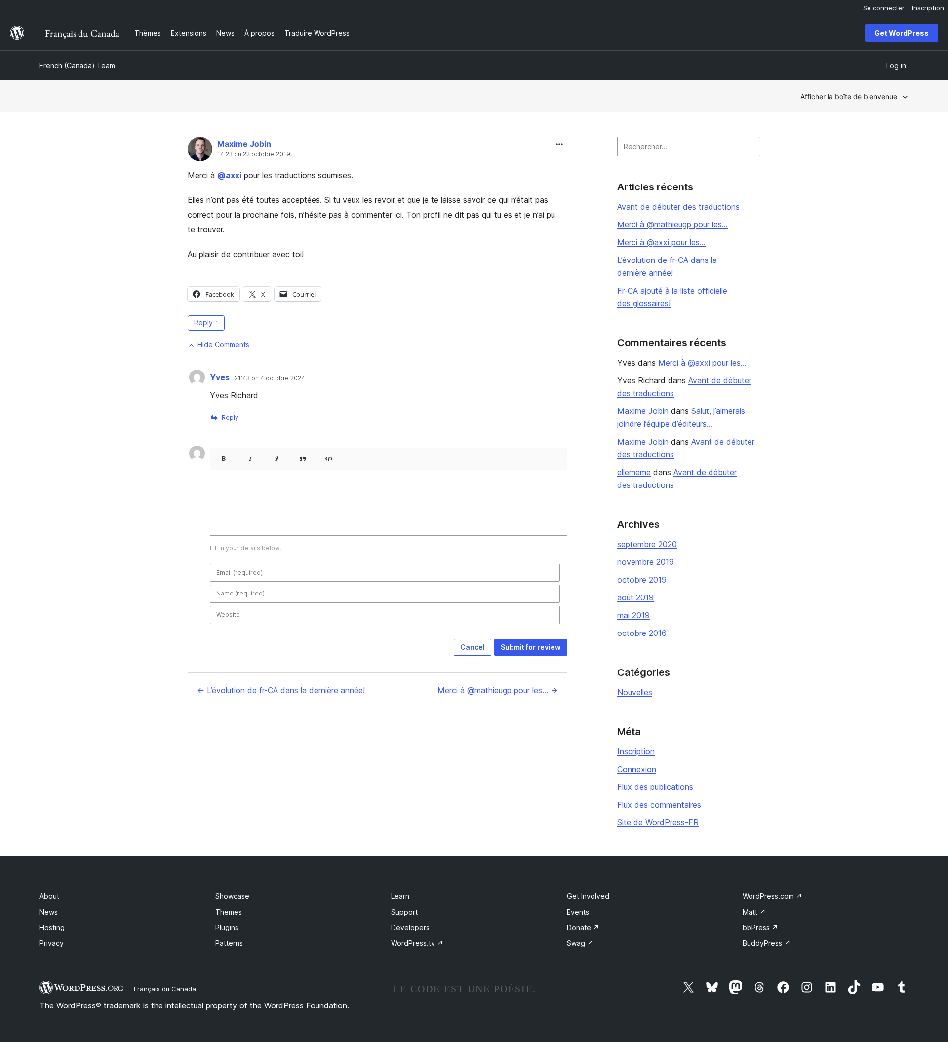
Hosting (52, 927)
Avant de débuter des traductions (678, 207)
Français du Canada (165, 989)
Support (404, 912)
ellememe (634, 472)
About (49, 896)
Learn (400, 896)
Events (578, 912)
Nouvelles (634, 692)
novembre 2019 (645, 562)
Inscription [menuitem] (928, 8)
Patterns (229, 943)
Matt (754, 912)
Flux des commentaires (659, 805)
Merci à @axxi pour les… (661, 242)
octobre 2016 (642, 633)
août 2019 (635, 597)
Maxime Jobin (244, 144)
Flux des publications (655, 787)
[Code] (329, 456)
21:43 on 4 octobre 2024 (270, 378)
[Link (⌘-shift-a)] (276, 456)
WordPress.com (772, 896)
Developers (410, 927)
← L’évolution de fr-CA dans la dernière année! (281, 690)
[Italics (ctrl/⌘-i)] (250, 456)
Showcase (232, 896)
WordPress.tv (417, 943)
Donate (583, 927)
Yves (220, 377)
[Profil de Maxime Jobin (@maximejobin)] (200, 151)
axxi (229, 175)
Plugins (226, 927)
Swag (580, 943)
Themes (228, 912)
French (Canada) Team (77, 65)
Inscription (636, 751)
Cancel (472, 647)
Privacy (52, 943)
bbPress (760, 927)
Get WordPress (901, 33)
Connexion (636, 769)
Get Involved (588, 896)
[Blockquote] (303, 456)
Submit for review (531, 647)
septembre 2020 (647, 544)
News (49, 912)
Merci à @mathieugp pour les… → (497, 690)
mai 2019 (633, 615)
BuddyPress (766, 943)
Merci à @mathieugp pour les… (672, 224)
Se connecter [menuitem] (884, 8)
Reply (206, 322)
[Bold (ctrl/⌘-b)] (223, 456)
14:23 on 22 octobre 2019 (253, 154)
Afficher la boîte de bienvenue (848, 96)
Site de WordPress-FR (658, 822)
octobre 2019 (642, 580)
